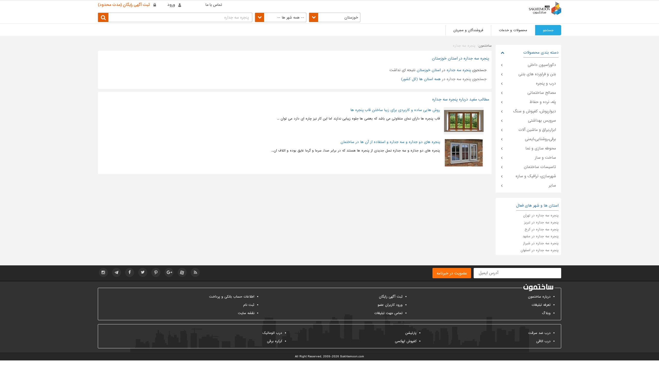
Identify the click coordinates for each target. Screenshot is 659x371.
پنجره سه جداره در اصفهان (540, 250)
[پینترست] (155, 272)
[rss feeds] (195, 272)
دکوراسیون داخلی (542, 65)
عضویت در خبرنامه (452, 273)
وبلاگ (546, 313)
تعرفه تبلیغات (541, 304)
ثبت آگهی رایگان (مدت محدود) (124, 5)
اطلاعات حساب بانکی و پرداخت (231, 296)
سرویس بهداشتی (542, 120)
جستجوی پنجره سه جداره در (444, 79)
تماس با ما (213, 5)
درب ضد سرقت (539, 333)
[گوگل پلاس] (169, 272)
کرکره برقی (274, 341)
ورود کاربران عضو (390, 304)
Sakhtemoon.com (352, 356)
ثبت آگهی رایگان (391, 296)
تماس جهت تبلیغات (388, 313)
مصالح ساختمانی (541, 93)
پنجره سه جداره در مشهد (541, 236)
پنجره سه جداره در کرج (542, 229)
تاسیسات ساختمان (540, 167)
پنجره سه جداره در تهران (541, 215)
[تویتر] (142, 272)
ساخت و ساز (545, 158)
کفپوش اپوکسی (406, 341)
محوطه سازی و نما (540, 148)
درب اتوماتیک (272, 333)
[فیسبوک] (129, 272)
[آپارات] (182, 272)
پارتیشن (411, 333)
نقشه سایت (246, 313)
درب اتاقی (543, 341)
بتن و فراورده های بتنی (537, 74)
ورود (171, 5)
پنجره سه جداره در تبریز (541, 222)
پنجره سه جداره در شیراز (541, 243)
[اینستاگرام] (103, 272)
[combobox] (334, 17)
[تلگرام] (116, 272)
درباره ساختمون (539, 296)
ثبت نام (248, 304)
